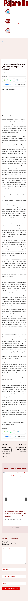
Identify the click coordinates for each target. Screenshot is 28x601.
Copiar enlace (20, 84)
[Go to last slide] (6, 499)
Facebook (8, 84)
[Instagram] (7, 21)
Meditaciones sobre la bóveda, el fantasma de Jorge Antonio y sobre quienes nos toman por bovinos (15, 514)
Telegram (20, 80)
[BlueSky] (7, 30)
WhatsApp (8, 80)
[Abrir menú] (18, 23)
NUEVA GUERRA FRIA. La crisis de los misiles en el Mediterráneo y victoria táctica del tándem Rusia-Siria (7, 452)
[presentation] (15, 490)
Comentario (7, 549)
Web (4, 583)
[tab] (12, 527)
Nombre (6, 569)
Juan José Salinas (8, 72)
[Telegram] (7, 11)
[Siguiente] (26, 499)
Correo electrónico (9, 576)
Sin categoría (6, 62)
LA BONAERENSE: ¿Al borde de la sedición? (21, 448)
